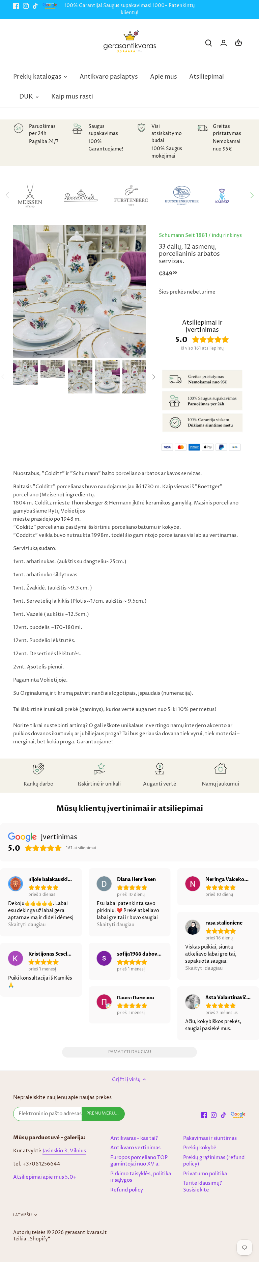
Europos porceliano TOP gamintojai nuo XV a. (139, 1161)
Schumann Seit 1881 (183, 235)
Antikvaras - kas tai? (134, 1138)
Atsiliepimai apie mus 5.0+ (45, 1177)
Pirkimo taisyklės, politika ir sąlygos (140, 1177)
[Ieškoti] (208, 43)
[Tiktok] (35, 5)
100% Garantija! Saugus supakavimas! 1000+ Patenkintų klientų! (129, 9)
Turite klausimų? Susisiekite (202, 1187)
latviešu (22, 1215)
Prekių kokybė (200, 1147)
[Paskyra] (223, 43)
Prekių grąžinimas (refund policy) (213, 1161)
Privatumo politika (205, 1173)
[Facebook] (16, 5)
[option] (25, 372)
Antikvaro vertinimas (135, 1147)
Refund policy (126, 1190)
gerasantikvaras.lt (86, 1233)
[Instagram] (26, 5)
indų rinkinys (227, 235)
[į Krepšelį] (238, 43)
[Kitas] (251, 195)
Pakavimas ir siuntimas (210, 1138)
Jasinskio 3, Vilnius (64, 1150)
